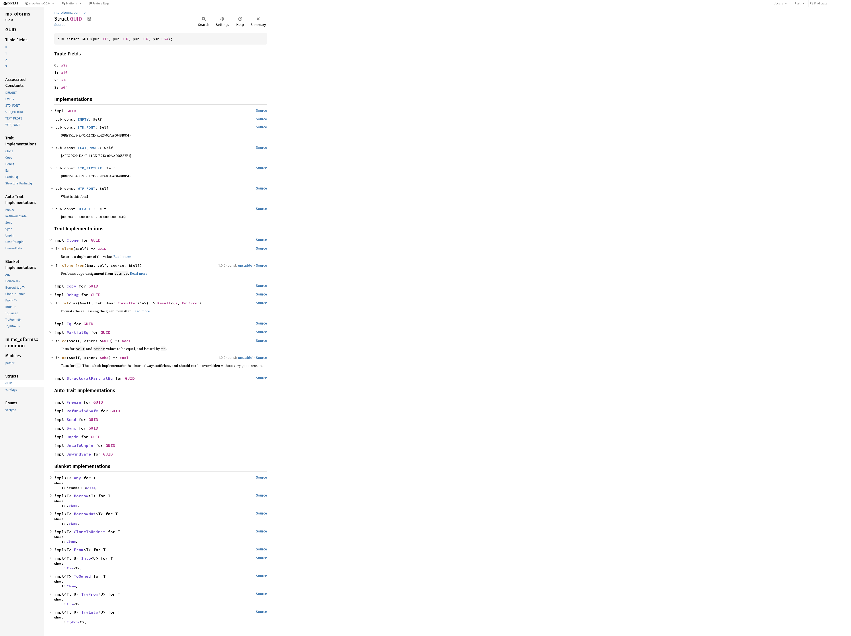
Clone (72, 240)
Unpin (72, 436)
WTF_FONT (86, 188)
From (79, 549)
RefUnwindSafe (82, 410)
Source (59, 25)
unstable (245, 265)
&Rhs (104, 357)
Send (71, 419)
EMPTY (83, 119)
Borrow (81, 495)
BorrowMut (85, 513)
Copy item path (89, 18)
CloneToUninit (89, 531)
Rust (797, 3)
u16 (125, 39)
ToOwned (82, 576)
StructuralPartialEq (89, 378)
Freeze (73, 402)
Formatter (127, 303)
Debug (72, 294)
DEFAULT (85, 209)
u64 (165, 39)
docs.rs (778, 3)
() (175, 303)
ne (64, 357)
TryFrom (89, 594)
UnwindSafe (78, 454)
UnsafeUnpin (79, 445)
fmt (65, 303)
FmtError (190, 303)
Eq (68, 323)
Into (86, 558)
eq (64, 341)
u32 (105, 39)
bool (126, 341)
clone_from (73, 265)
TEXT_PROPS (89, 147)
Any (77, 477)
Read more (122, 256)
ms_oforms (63, 12)
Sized (90, 488)
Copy (71, 286)
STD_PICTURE (90, 168)
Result (164, 303)
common (81, 12)
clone (67, 248)
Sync (71, 428)
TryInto (89, 612)
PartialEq (77, 332)
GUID (71, 111)
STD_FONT (86, 127)
